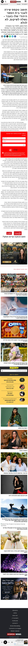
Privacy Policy (15, 155)
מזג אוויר (18, 4)
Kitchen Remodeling (15, 626)
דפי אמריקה (15, 623)
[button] (3, 138)
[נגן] (5, 642)
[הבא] (8, 642)
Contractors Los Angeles (15, 628)
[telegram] (12, 36)
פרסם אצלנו (15, 610)
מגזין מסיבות (15, 620)
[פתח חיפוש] (5, 1)
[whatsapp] (10, 36)
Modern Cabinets (15, 631)
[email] (2, 36)
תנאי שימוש (15, 615)
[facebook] (15, 36)
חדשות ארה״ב (15, 618)
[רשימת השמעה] (12, 642)
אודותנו (15, 613)
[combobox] (14, 370)
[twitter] (7, 36)
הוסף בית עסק (14, 374)
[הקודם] (1, 642)
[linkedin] (5, 36)
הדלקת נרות (24, 4)
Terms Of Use (19, 155)
